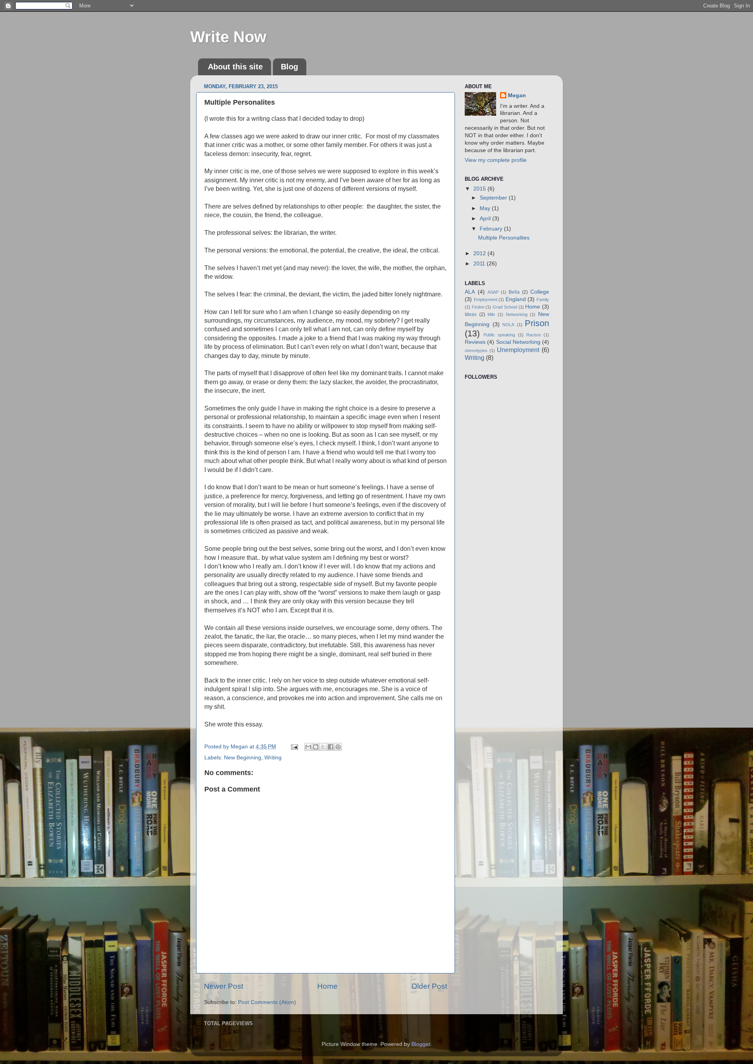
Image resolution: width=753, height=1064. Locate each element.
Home (327, 986)
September (494, 198)
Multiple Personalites (503, 238)
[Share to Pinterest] (338, 747)
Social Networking (518, 342)
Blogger (420, 1044)
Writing (273, 758)
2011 (480, 264)
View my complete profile (496, 160)
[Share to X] (323, 747)
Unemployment (518, 349)
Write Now (228, 36)
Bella (514, 292)
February (492, 229)
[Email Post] (294, 747)
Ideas (471, 314)
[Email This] (308, 747)
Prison (537, 323)
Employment (485, 299)
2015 (480, 189)
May (486, 208)
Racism (533, 334)
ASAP (492, 292)
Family (543, 299)
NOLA (508, 324)
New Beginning (242, 758)
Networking (516, 314)
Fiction (478, 307)
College (539, 292)
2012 (480, 253)
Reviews (475, 342)
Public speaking (499, 334)
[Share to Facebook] (331, 747)
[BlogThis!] (316, 747)
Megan (517, 95)
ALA (470, 292)
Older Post (429, 986)
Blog (289, 66)
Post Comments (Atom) (267, 1002)
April (486, 219)
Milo (491, 314)
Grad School (505, 307)
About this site (235, 66)
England (516, 299)
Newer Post (223, 986)
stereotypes (476, 350)
